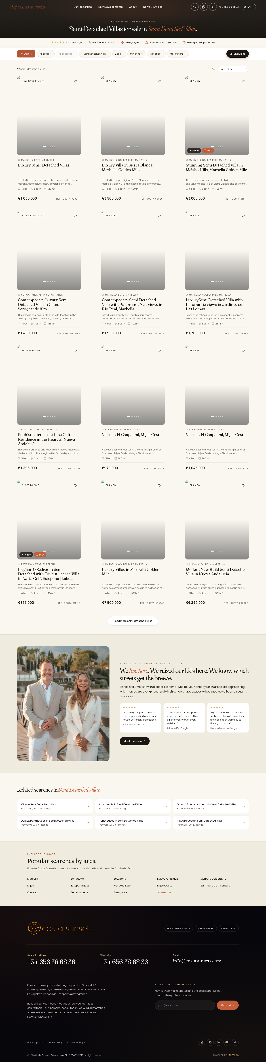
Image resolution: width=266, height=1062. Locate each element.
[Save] (75, 81)
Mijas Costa (164, 885)
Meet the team (133, 741)
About (133, 6)
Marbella (32, 879)
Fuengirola (120, 892)
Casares (32, 892)
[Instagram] (202, 1042)
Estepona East (80, 885)
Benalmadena (79, 892)
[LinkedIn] (218, 1042)
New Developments (110, 6)
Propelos (233, 1055)
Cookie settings (76, 1042)
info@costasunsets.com (197, 960)
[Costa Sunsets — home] (27, 7)
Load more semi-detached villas (133, 621)
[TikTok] (235, 1042)
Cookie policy (54, 1042)
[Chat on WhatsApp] (204, 7)
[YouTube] (226, 1042)
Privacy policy (35, 1042)
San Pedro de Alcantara (215, 885)
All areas (162, 892)
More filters (176, 53)
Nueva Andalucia (168, 879)
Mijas (30, 885)
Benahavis (77, 879)
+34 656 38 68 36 (51, 961)
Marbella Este (122, 885)
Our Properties (82, 6)
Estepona (120, 879)
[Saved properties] (195, 7)
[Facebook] (210, 1042)
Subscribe (227, 1005)
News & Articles (153, 6)
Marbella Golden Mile (213, 879)
